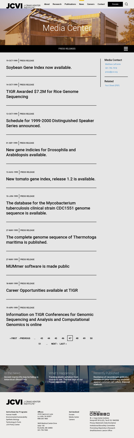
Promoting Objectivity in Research (102, 428)
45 (56, 338)
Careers (90, 4)
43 (42, 338)
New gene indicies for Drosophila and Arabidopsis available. (41, 152)
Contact (101, 4)
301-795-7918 (111, 68)
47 (70, 338)
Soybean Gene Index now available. (39, 67)
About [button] (47, 4)
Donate (115, 4)
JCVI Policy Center (13, 425)
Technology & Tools (13, 422)
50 (92, 338)
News (81, 4)
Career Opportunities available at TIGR (42, 290)
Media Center (74, 417)
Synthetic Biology (12, 419)
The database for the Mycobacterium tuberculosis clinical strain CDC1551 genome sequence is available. (48, 208)
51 (40, 344)
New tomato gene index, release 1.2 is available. (50, 178)
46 (64, 338)
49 (85, 338)
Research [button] (57, 4)
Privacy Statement (96, 423)
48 (78, 338)
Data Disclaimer (110, 423)
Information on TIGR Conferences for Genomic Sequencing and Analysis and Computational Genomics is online (50, 319)
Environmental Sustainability (16, 417)
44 (49, 338)
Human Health (11, 415)
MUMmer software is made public (37, 266)
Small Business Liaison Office (101, 430)
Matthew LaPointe (113, 64)
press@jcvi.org (111, 72)
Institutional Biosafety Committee (102, 425)
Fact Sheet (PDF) (112, 85)
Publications (70, 4)
